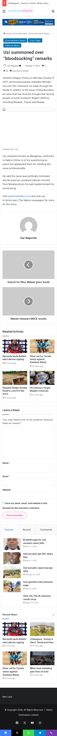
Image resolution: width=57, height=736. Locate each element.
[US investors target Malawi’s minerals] (42, 378)
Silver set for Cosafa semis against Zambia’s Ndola (40, 359)
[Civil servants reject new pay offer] (12, 572)
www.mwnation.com (19, 196)
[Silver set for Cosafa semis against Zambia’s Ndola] (42, 346)
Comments (46, 529)
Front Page (35, 40)
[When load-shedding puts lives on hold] (42, 658)
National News (12, 45)
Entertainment (20, 33)
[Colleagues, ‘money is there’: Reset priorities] (42, 629)
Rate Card (7, 696)
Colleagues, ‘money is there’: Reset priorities (30, 3)
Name (6, 463)
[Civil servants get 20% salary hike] (12, 558)
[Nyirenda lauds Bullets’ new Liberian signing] (15, 346)
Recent (27, 529)
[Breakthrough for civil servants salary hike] (12, 544)
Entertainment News (39, 33)
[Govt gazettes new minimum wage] (12, 586)
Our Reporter (13, 66)
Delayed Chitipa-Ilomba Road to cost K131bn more (15, 391)
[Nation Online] (20, 11)
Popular (9, 529)
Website (7, 490)
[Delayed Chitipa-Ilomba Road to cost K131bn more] (15, 378)
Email (6, 476)
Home (8, 33)
